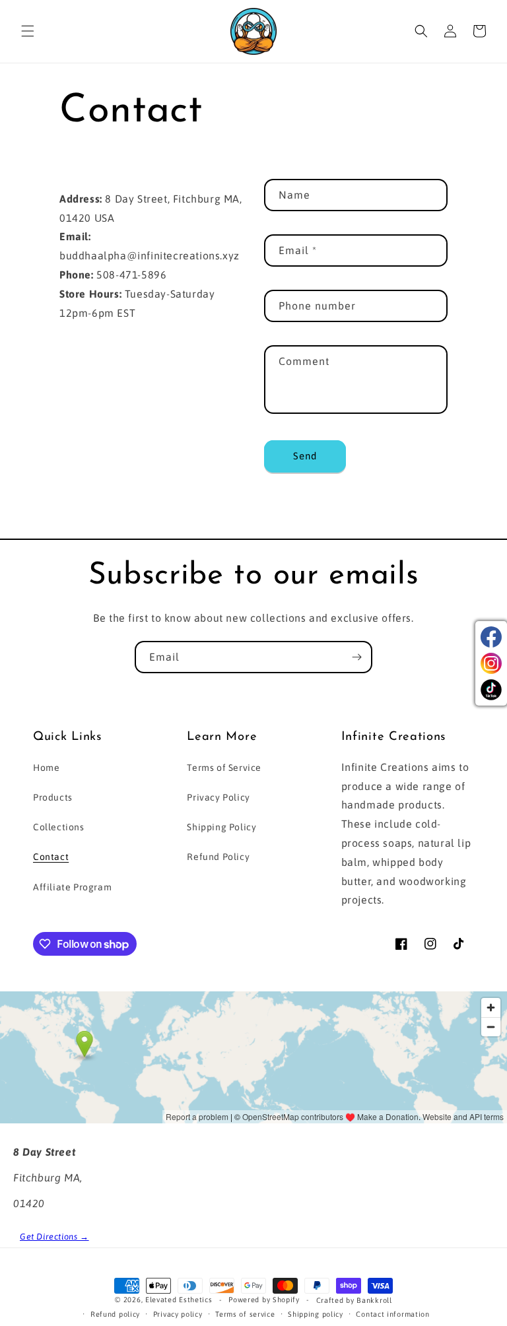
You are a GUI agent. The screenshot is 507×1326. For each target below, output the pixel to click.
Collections (58, 827)
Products (53, 797)
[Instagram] (491, 663)
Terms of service (245, 1314)
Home (46, 767)
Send (305, 455)
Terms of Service (224, 767)
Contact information (392, 1314)
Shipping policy (315, 1314)
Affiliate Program (72, 887)
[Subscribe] (356, 657)
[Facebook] (491, 637)
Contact (51, 856)
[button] (27, 31)
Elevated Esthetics (179, 1300)
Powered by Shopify (264, 1300)
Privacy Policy (218, 797)
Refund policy (115, 1314)
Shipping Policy (221, 827)
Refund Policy (218, 856)
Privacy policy (178, 1314)
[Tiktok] (491, 690)
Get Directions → (54, 1237)
